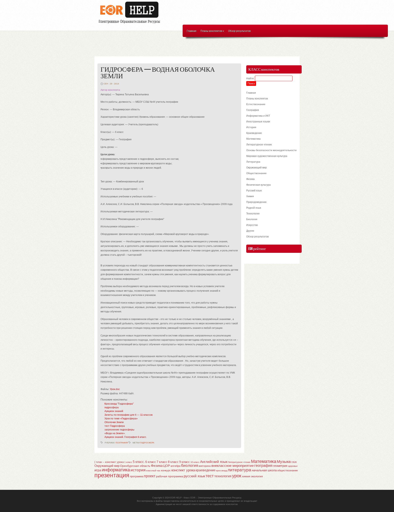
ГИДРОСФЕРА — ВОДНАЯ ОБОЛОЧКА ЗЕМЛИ (158, 73)
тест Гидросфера (114, 426)
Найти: (250, 78)
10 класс (194, 462)
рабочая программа (169, 476)
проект (149, 476)
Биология (251, 219)
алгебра (175, 465)
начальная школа (264, 470)
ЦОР (166, 465)
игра (97, 470)
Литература (253, 161)
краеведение (205, 470)
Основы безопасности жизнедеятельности (271, 150)
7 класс (162, 462)
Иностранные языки (258, 121)
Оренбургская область (135, 465)
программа (136, 476)
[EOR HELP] (130, 23)
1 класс (128, 462)
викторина (205, 466)
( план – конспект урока (109, 462)
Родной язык (253, 207)
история (138, 470)
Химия (250, 196)
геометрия (280, 465)
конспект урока (183, 470)
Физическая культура (258, 184)
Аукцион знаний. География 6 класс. (125, 437)
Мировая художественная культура (266, 156)
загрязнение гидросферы (119, 429)
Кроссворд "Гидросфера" (119, 403)
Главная (191, 31)
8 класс (173, 462)
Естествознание (255, 104)
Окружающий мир (256, 167)
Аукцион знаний (113, 411)
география (263, 466)
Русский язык (254, 190)
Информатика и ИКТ (258, 115)
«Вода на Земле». (114, 433)
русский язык (194, 476)
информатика (116, 469)
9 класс (184, 462)
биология (189, 465)
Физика (250, 179)
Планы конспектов (212, 31)
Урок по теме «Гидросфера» (121, 418)
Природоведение (256, 202)
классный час (153, 470)
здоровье (293, 466)
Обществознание (256, 173)
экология (257, 476)
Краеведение (254, 133)
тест (210, 476)
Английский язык (213, 462)
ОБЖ (294, 462)
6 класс (150, 462)
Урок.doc (115, 389)
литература (239, 469)
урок (236, 475)
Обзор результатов (239, 31)
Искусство (252, 225)
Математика (253, 138)
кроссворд (221, 470)
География (122, 443)
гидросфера (111, 407)
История (251, 127)
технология (222, 476)
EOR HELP (176, 497)
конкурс (166, 470)
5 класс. (139, 462)
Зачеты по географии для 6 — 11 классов (128, 414)
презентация (111, 475)
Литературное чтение (259, 144)
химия (246, 476)
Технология (253, 213)
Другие (250, 230)
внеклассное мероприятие (232, 466)
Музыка (284, 461)
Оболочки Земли (114, 422)
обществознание (287, 470)
